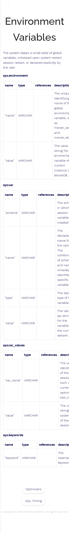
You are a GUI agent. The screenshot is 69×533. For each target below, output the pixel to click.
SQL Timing (33, 501)
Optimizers (33, 489)
